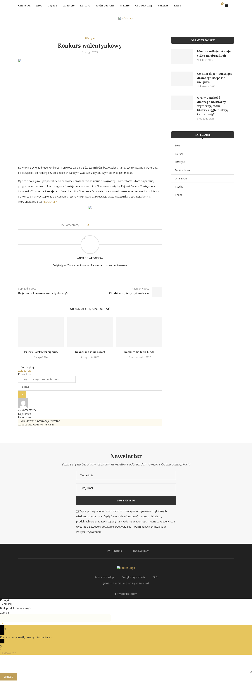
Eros (39, 5)
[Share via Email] (121, 225)
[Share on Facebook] (100, 225)
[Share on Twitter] (103, 225)
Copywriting (143, 5)
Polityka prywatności (134, 577)
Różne (178, 195)
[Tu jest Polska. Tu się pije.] (41, 332)
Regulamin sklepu (104, 577)
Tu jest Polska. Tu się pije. (41, 352)
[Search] (232, 5)
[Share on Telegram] (110, 225)
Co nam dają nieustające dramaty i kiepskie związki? (214, 78)
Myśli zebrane (105, 5)
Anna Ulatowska (90, 258)
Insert (8, 676)
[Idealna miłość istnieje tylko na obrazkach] (182, 56)
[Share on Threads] (114, 225)
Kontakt (163, 5)
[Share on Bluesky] (117, 225)
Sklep (177, 5)
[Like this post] (94, 225)
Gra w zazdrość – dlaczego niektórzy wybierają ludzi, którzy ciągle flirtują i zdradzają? (212, 106)
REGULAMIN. (50, 201)
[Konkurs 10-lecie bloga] (139, 332)
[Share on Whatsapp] (107, 225)
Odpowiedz (9, 653)
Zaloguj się (24, 370)
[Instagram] (216, 5)
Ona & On (24, 5)
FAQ (155, 577)
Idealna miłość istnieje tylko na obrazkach (214, 53)
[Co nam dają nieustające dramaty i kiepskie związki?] (182, 79)
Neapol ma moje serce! (90, 352)
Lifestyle (69, 5)
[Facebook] (212, 5)
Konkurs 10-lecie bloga (139, 352)
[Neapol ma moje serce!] (90, 332)
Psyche (52, 5)
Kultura (85, 5)
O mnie (125, 5)
